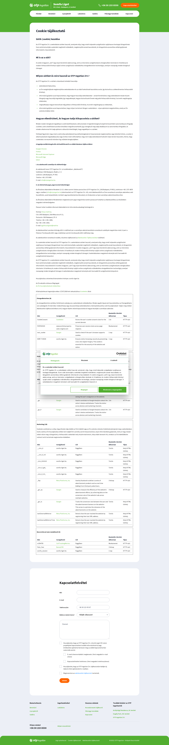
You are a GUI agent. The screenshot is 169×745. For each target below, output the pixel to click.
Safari (38, 160)
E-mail (61, 600)
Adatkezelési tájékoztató (91, 740)
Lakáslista (81, 14)
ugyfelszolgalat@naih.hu (49, 225)
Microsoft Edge (41, 157)
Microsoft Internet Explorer (45, 154)
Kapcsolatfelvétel (130, 5)
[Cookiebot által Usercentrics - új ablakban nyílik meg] (117, 353)
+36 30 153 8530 (38, 727)
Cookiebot (83, 291)
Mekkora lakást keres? (67, 615)
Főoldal (38, 14)
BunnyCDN (59, 547)
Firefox (38, 152)
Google (58, 332)
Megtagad (84, 389)
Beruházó (52, 14)
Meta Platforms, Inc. (63, 480)
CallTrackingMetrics (63, 543)
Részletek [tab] (84, 360)
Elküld (64, 681)
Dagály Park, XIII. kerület (121, 714)
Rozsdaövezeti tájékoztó (94, 708)
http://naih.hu (46, 212)
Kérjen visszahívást (64, 726)
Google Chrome (41, 149)
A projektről (66, 14)
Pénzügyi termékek (112, 14)
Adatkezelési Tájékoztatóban (88, 238)
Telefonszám (63, 607)
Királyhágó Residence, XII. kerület (124, 710)
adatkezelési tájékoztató (83, 673)
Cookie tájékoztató (74, 740)
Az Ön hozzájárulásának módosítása (48, 286)
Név (60, 593)
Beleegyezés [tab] (55, 360)
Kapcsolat (129, 14)
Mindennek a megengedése (112, 389)
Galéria (95, 14)
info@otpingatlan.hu (48, 180)
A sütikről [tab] (114, 360)
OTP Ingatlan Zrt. (119, 717)
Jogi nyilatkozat (60, 740)
